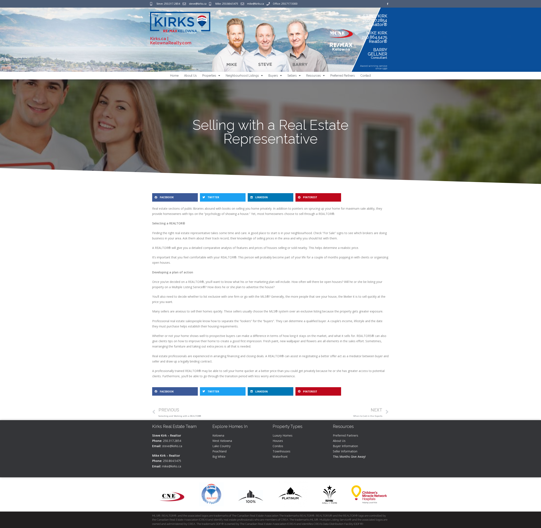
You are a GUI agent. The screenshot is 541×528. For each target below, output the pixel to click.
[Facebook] (387, 3)
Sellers (292, 75)
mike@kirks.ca (171, 466)
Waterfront (280, 457)
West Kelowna (222, 441)
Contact (365, 75)
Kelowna (218, 435)
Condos (278, 446)
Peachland (219, 451)
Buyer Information (345, 446)
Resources (313, 75)
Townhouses (281, 451)
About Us (190, 75)
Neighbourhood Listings (242, 75)
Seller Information (345, 451)
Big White (218, 457)
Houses (278, 441)
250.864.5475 (172, 461)
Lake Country (221, 446)
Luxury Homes (282, 435)
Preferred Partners (342, 75)
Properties (209, 75)
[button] (175, 197)
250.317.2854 (172, 441)
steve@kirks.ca (172, 446)
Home (174, 75)
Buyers (273, 75)
